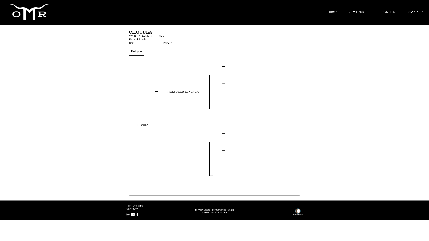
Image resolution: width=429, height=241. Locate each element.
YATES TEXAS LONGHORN (145, 36)
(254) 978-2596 (135, 206)
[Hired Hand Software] (297, 213)
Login (231, 210)
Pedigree (136, 51)
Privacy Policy (202, 210)
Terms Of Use (219, 210)
